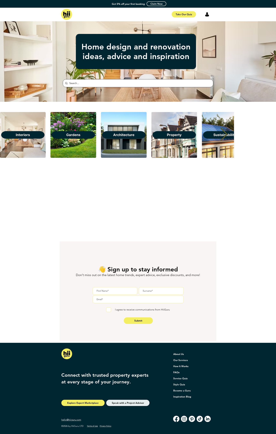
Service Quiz (180, 378)
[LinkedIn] (207, 419)
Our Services (180, 360)
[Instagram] (184, 419)
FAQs (176, 372)
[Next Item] (224, 135)
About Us (178, 354)
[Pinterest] (192, 419)
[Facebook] (176, 419)
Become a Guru (182, 390)
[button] (156, 3)
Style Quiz (179, 384)
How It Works (180, 366)
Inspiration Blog (182, 396)
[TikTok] (200, 419)
